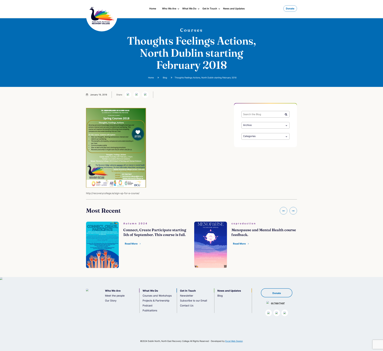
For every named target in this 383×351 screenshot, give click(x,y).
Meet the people (115, 295)
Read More (131, 243)
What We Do (189, 8)
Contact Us (186, 305)
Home (152, 8)
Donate (290, 8)
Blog (165, 77)
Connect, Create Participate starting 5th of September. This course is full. (154, 232)
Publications (150, 310)
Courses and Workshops (157, 295)
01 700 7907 (278, 303)
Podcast (147, 305)
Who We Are (169, 8)
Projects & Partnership (156, 300)
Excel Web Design (234, 341)
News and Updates (234, 8)
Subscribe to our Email (193, 300)
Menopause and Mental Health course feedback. (263, 232)
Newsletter (186, 295)
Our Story (110, 300)
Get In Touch (209, 8)
